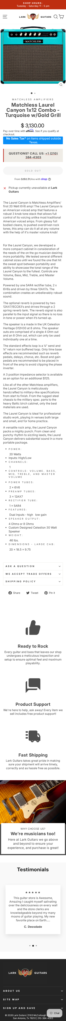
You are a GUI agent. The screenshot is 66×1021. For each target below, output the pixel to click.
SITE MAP (11, 999)
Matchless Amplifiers (33, 99)
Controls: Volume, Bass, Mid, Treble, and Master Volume (33, 474)
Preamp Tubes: (22, 491)
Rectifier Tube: (23, 500)
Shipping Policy (21, 581)
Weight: (16, 535)
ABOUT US (11, 990)
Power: (15, 449)
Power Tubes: (21, 482)
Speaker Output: (25, 518)
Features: (18, 509)
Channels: (18, 462)
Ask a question (20, 566)
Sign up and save (19, 1008)
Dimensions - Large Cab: (32, 544)
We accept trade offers (29, 574)
